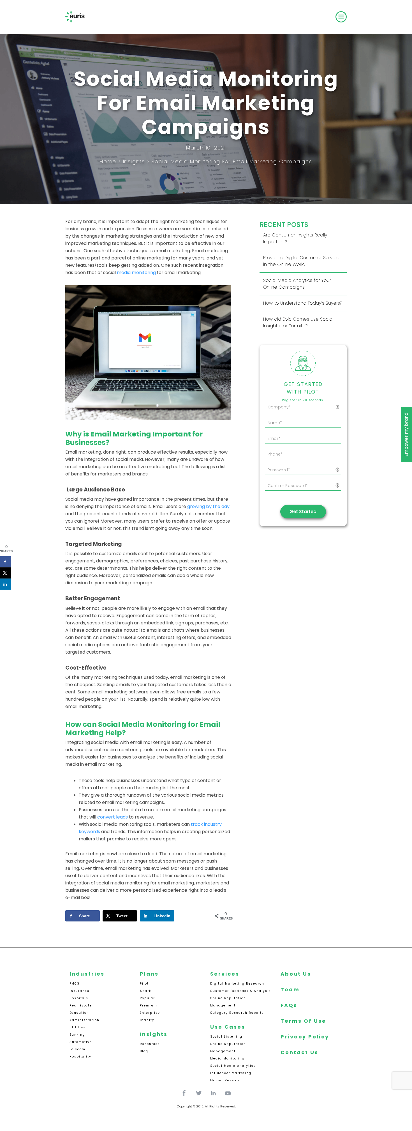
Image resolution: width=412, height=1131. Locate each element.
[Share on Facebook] (5, 561)
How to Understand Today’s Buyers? (302, 303)
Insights (134, 161)
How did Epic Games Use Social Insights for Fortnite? (298, 322)
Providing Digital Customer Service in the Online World (301, 261)
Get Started (303, 511)
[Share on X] (5, 572)
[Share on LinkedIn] (5, 584)
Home (108, 161)
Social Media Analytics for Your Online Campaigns (297, 283)
